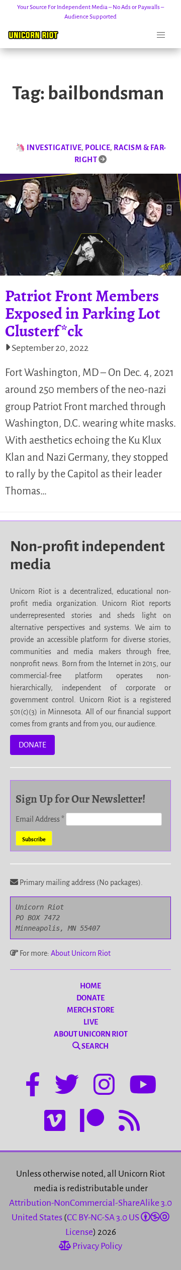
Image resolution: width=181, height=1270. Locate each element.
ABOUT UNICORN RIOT (91, 1034)
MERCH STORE (90, 1010)
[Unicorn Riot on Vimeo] (54, 1122)
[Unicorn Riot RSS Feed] (129, 1122)
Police (97, 148)
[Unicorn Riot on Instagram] (104, 1086)
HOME (90, 986)
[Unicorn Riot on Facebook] (32, 1086)
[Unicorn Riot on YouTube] (142, 1086)
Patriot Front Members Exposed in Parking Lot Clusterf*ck (82, 313)
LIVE (90, 1022)
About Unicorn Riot (81, 953)
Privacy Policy (96, 1246)
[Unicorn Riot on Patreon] (92, 1122)
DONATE (32, 745)
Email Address (40, 819)
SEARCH (94, 1046)
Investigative (54, 148)
